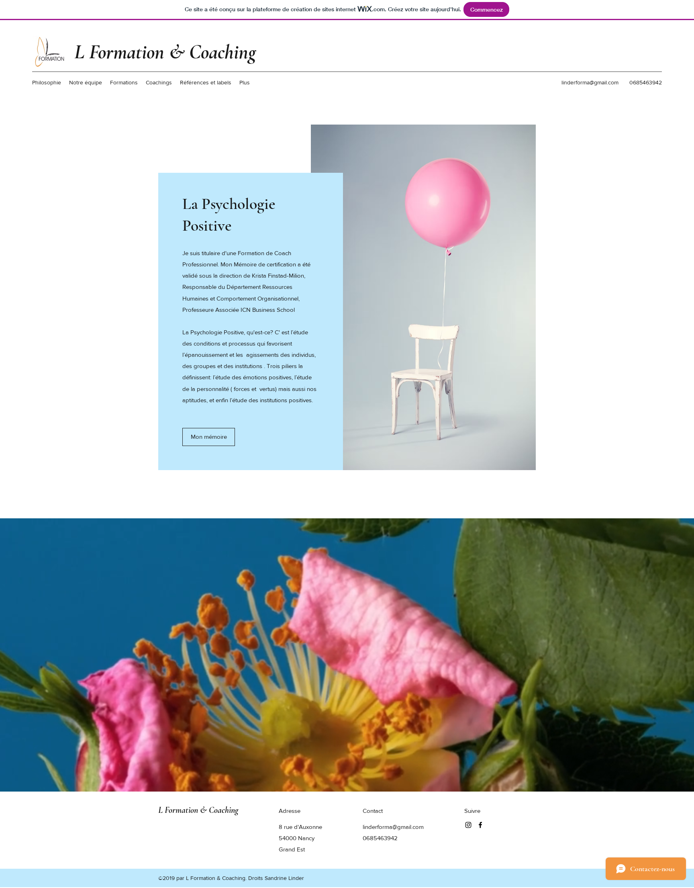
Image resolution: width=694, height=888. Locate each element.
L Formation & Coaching (165, 52)
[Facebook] (480, 825)
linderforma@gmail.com (589, 82)
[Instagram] (468, 825)
